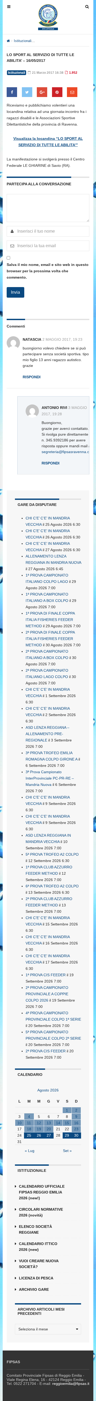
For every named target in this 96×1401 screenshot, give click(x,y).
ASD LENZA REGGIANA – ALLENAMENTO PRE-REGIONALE (47, 733)
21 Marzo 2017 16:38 (47, 73)
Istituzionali (22, 41)
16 (76, 1123)
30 (76, 1135)
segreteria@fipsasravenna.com (68, 452)
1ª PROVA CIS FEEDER (46, 975)
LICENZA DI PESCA (36, 1278)
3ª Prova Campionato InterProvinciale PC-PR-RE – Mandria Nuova (50, 778)
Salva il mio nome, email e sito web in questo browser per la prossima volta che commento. (48, 270)
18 (29, 1129)
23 (76, 1129)
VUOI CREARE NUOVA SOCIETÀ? (38, 1264)
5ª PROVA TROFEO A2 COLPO (52, 854)
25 (29, 1135)
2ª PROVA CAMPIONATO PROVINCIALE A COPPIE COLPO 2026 (47, 993)
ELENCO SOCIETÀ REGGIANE (35, 1229)
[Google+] (42, 92)
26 (39, 1135)
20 (49, 1129)
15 (67, 1123)
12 (39, 1123)
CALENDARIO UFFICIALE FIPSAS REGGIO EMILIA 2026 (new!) (42, 1192)
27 (49, 1135)
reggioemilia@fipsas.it (70, 1383)
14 (58, 1123)
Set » (67, 1151)
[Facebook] (12, 92)
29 (67, 1135)
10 (19, 1123)
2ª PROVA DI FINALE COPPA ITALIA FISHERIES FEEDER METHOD (50, 638)
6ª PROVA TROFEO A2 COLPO (52, 886)
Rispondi (32, 377)
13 (49, 1123)
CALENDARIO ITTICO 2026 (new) (38, 1247)
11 (29, 1123)
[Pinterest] (57, 92)
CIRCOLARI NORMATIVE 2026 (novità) (41, 1212)
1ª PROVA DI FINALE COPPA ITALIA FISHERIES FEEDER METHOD (50, 619)
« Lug (29, 1151)
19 (39, 1129)
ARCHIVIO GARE (34, 1289)
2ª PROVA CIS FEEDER (46, 1051)
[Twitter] (27, 92)
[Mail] (72, 92)
